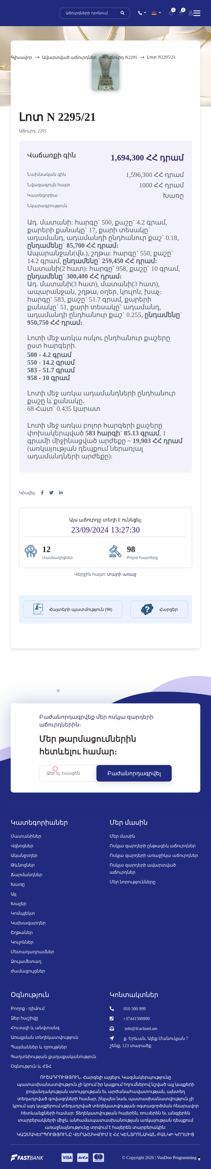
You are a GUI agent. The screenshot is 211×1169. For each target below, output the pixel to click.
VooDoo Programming (177, 1157)
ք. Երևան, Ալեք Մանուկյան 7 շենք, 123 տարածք (149, 1042)
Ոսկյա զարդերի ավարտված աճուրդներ (143, 869)
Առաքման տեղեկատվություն (44, 1037)
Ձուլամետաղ (26, 961)
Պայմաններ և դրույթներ (39, 1047)
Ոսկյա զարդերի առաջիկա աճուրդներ (154, 855)
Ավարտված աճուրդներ (70, 57)
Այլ (13, 894)
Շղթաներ (22, 932)
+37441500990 (136, 1018)
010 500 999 (135, 1008)
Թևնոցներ (23, 865)
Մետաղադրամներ (32, 951)
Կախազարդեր (28, 923)
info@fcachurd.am (141, 1028)
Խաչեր (18, 903)
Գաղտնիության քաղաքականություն (53, 1056)
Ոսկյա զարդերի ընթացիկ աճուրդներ (153, 845)
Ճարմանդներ (26, 874)
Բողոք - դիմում (28, 1008)
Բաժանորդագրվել (134, 773)
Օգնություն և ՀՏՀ (31, 1066)
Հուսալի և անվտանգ (35, 1027)
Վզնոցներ (22, 845)
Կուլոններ (22, 942)
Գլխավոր (21, 57)
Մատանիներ (26, 836)
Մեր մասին (122, 836)
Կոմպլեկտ (23, 913)
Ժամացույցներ (28, 971)
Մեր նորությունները (133, 882)
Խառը (18, 884)
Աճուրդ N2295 (122, 57)
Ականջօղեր (24, 855)
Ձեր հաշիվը (24, 1018)
